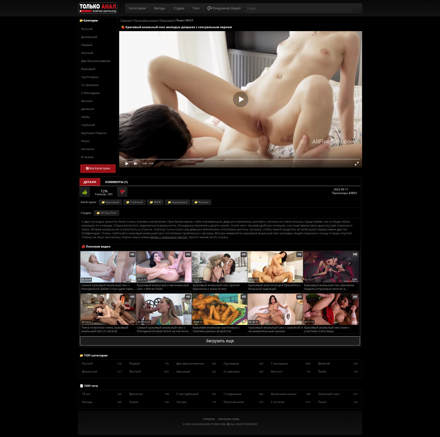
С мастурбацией (196, 394)
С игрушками (243, 394)
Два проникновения (95, 61)
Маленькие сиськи (291, 394)
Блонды (102, 402)
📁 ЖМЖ (155, 202)
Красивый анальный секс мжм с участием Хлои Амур (327, 329)
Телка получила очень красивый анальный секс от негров (104, 329)
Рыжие (149, 402)
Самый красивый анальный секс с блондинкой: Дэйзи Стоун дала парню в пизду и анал (108, 287)
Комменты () (116, 182)
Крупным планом (94, 133)
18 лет (102, 394)
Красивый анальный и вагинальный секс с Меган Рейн (163, 287)
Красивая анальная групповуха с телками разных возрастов (216, 329)
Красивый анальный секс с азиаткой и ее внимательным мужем (275, 329)
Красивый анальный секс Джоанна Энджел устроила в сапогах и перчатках (329, 287)
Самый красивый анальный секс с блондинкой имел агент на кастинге (163, 329)
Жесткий (87, 53)
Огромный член (338, 394)
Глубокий (88, 125)
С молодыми (90, 93)
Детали (90, 182)
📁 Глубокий (134, 202)
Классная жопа (243, 402)
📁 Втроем (201, 202)
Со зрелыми (90, 85)
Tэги (195, 8)
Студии (178, 8)
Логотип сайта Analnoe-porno (98, 8)
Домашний (89, 37)
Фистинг (87, 101)
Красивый (88, 69)
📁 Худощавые (177, 202)
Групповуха (89, 77)
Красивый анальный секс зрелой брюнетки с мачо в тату (216, 287)
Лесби (85, 117)
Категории (137, 8)
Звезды (159, 8)
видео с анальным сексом (168, 237)
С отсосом (291, 402)
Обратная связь (228, 419)
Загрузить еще (220, 341)
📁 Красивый (110, 202)
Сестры (196, 402)
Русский (87, 29)
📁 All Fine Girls (106, 213)
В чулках (87, 157)
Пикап (338, 402)
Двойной (87, 109)
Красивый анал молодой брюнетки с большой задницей (274, 287)
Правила (209, 419)
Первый (86, 45)
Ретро (85, 141)
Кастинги (87, 149)
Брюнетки (149, 394)
